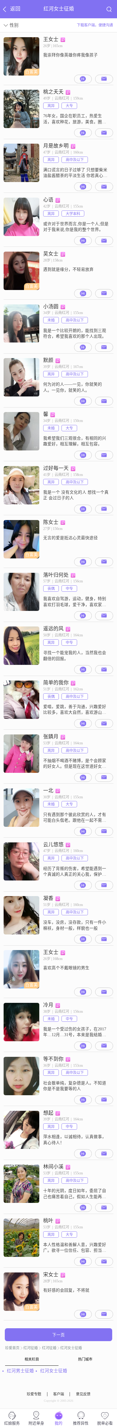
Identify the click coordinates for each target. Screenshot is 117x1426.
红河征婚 (30, 1348)
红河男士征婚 (20, 1370)
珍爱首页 (12, 1348)
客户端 (58, 1394)
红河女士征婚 (71, 1348)
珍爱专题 (34, 1394)
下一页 (58, 1335)
